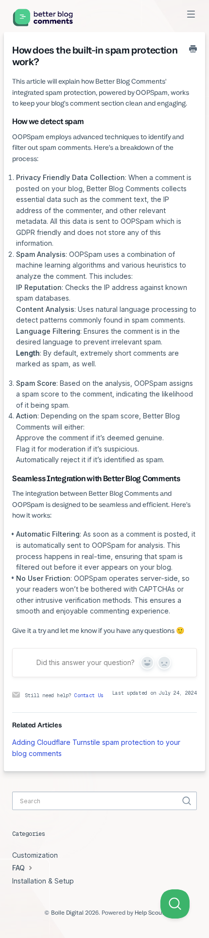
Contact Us (89, 695)
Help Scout (149, 913)
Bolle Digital (67, 913)
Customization (35, 855)
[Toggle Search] (186, 801)
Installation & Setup (43, 881)
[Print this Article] (193, 49)
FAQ (19, 868)
